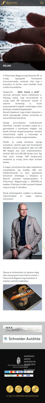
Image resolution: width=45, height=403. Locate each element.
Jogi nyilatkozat (29, 368)
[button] (42, 3)
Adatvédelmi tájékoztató (30, 363)
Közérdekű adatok (29, 357)
